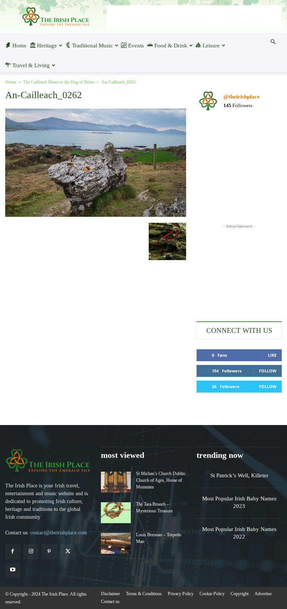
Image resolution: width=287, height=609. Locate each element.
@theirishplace (241, 97)
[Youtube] (12, 570)
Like (272, 355)
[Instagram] (31, 551)
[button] (273, 42)
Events (136, 46)
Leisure (211, 46)
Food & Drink (170, 46)
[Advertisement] (194, 16)
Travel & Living (31, 65)
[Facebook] (12, 551)
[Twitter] (68, 551)
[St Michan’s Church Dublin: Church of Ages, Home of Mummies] (116, 482)
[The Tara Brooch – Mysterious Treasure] (116, 512)
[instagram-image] (210, 131)
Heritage (47, 46)
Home (19, 46)
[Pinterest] (49, 551)
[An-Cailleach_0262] (95, 215)
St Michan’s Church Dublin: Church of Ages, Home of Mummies (161, 480)
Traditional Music (92, 46)
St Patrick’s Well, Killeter (239, 475)
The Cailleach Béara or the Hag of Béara (58, 82)
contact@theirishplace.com (58, 532)
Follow (268, 371)
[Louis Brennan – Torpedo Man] (116, 543)
